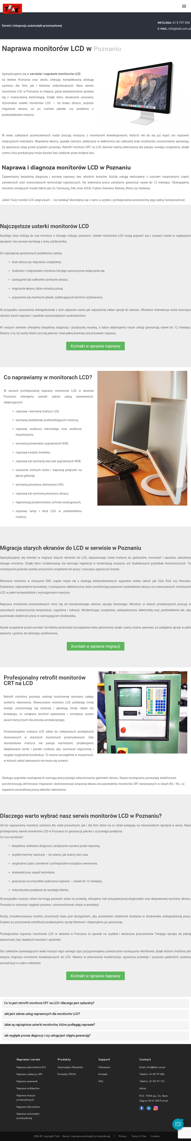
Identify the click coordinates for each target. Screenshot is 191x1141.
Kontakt (102, 1074)
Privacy (123, 1136)
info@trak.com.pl (179, 28)
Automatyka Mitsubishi (70, 1067)
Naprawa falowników (28, 1107)
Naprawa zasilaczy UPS (29, 1074)
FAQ (100, 1081)
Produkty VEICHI (67, 1074)
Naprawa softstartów (28, 1088)
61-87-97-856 (156, 1074)
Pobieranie (104, 1067)
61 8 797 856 (181, 22)
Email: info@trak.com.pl (152, 1067)
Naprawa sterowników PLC (31, 1067)
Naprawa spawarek (27, 1081)
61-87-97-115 (156, 1081)
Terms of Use (138, 1136)
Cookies (155, 1136)
